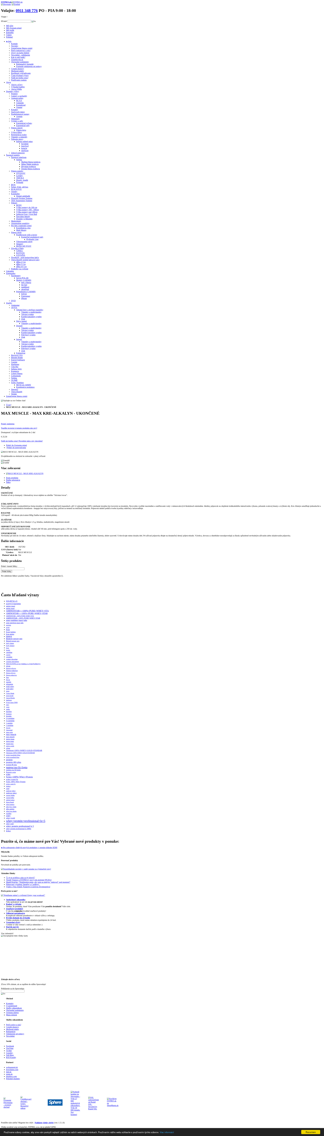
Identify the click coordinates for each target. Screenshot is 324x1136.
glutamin (9, 684)
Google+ (9, 1053)
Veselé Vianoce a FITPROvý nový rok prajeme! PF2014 (28, 880)
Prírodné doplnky (13, 1079)
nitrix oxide (10, 746)
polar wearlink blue (12, 757)
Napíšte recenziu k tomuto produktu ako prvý (19, 428)
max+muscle (11, 734)
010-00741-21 (11, 601)
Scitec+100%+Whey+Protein (19, 777)
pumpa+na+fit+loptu (16, 767)
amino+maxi (10, 606)
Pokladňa (10, 32)
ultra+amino (10, 804)
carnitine (9, 652)
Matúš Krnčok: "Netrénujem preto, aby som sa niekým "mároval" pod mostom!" (38, 882)
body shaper (10, 646)
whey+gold (10, 818)
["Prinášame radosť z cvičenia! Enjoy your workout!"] (23, 895)
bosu (7, 648)
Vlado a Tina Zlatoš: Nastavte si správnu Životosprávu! (28, 887)
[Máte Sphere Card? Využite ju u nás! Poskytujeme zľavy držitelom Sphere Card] (55, 1108)
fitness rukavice (11, 675)
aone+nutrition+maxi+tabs (16, 620)
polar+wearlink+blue (13, 755)
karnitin (9, 712)
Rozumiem (311, 1132)
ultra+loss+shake (11, 807)
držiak (8, 666)
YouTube (9, 1048)
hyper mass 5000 (12, 702)
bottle (8, 650)
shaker (8, 786)
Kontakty (10, 1003)
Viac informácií (167, 1132)
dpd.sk (8, 1072)
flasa (7, 677)
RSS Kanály (11, 1057)
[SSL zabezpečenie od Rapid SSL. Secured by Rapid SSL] (93, 1109)
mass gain (9, 732)
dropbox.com (11, 1076)
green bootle (9, 696)
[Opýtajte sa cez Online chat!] (13, 400)
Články (9, 35)
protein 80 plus (11, 765)
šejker (8, 831)
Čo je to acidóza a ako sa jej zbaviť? (20, 878)
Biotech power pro (12, 641)
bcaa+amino (11, 632)
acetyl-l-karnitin (13, 603)
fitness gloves (10, 673)
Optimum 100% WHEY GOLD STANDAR (20, 753)
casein (8, 655)
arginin (8, 625)
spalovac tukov (11, 793)
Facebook (10, 1046)
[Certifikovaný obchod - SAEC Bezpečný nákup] (26, 1108)
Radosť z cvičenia (13, 904)
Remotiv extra (11, 772)
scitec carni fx (11, 784)
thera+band (10, 802)
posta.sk (9, 1074)
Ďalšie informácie (13, 480)
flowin (8, 680)
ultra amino (10, 809)
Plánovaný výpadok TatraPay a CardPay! (22, 884)
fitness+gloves (11, 668)
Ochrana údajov (12, 1013)
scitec (8, 774)
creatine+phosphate (12, 659)
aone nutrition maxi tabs (14, 623)
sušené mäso (10, 800)
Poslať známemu (7, 424)
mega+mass (10, 739)
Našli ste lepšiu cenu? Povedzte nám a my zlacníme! (22, 441)
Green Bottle (10, 698)
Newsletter (10, 1036)
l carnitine (9, 725)
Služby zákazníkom (14, 1008)
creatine (9, 657)
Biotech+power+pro (14, 639)
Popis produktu (12, 478)
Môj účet (9, 26)
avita (7, 627)
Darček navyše (12, 927)
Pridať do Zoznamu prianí (16, 445)
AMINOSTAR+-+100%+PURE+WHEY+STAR (27, 613)
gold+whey (10, 686)
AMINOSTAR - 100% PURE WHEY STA (20, 616)
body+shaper (10, 643)
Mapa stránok (11, 1015)
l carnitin (9, 723)
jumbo (8, 709)
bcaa (8, 629)
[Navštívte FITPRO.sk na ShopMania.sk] (112, 1105)
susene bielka (10, 798)
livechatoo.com (12, 1070)
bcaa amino (10, 634)
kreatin (9, 716)
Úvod (8, 405)
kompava (9, 714)
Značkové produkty (14, 909)
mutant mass (10, 744)
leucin (8, 728)
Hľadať (4, 21)
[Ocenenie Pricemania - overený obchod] (8, 1107)
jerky (7, 705)
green (7, 691)
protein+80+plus (13, 762)
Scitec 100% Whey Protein (15, 782)
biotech (9, 636)
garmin (8, 682)
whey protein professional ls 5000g (18, 829)
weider (8, 813)
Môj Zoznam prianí (14, 28)
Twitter (9, 1051)
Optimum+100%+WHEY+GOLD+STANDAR (24, 750)
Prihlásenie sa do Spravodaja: (12, 989)
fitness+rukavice (12, 671)
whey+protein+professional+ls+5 (25, 820)
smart (7, 788)
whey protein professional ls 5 (20, 826)
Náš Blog (10, 1055)
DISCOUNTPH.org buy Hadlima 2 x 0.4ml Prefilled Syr (23, 664)
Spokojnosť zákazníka (15, 900)
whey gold (10, 824)
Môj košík (10, 30)
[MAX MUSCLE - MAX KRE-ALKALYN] (24, 473)
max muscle (10, 737)
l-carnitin (10, 720)
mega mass (10, 741)
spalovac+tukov (11, 791)
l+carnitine (10, 718)
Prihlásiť (9, 37)
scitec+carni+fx (12, 779)
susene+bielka (10, 795)
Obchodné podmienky (15, 1010)
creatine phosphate (12, 661)
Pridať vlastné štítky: (9, 566)
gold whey (10, 689)
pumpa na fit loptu (13, 770)
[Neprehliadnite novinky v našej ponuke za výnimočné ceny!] (26, 869)
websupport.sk (12, 1067)
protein (9, 759)
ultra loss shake (11, 811)
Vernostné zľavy (13, 922)
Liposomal (9, 730)
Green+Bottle (10, 693)
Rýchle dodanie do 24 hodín (18, 918)
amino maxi (10, 608)
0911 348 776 (27, 10)
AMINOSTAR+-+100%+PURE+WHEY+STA (27, 611)
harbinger (9, 700)
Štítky (8, 482)
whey (8, 816)
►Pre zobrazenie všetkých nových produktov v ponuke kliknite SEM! (29, 847)
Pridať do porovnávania (16, 447)
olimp (8, 748)
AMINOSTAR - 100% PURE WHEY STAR (23, 618)
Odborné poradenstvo (15, 913)
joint (7, 707)
